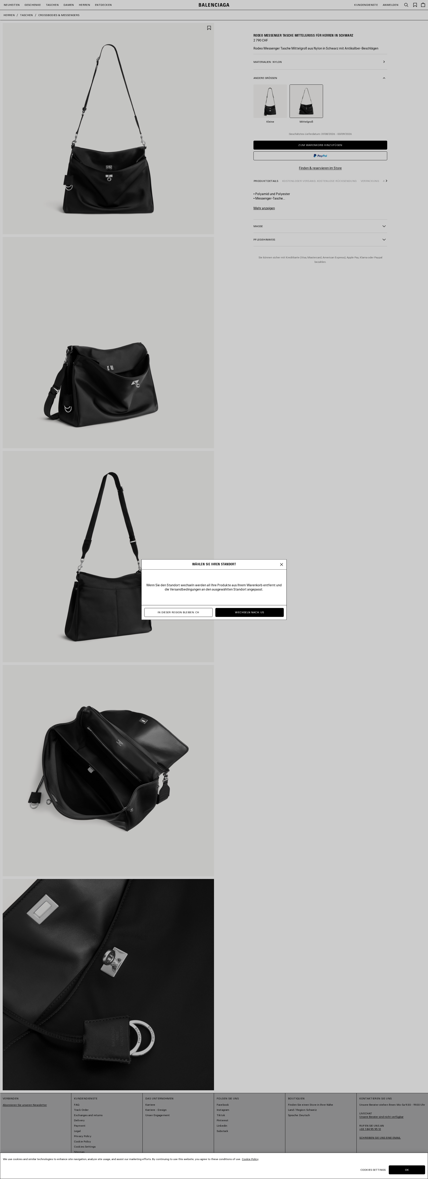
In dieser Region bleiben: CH (178, 612)
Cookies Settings (373, 1169)
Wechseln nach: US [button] (249, 612)
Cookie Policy (250, 1159)
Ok (407, 1169)
